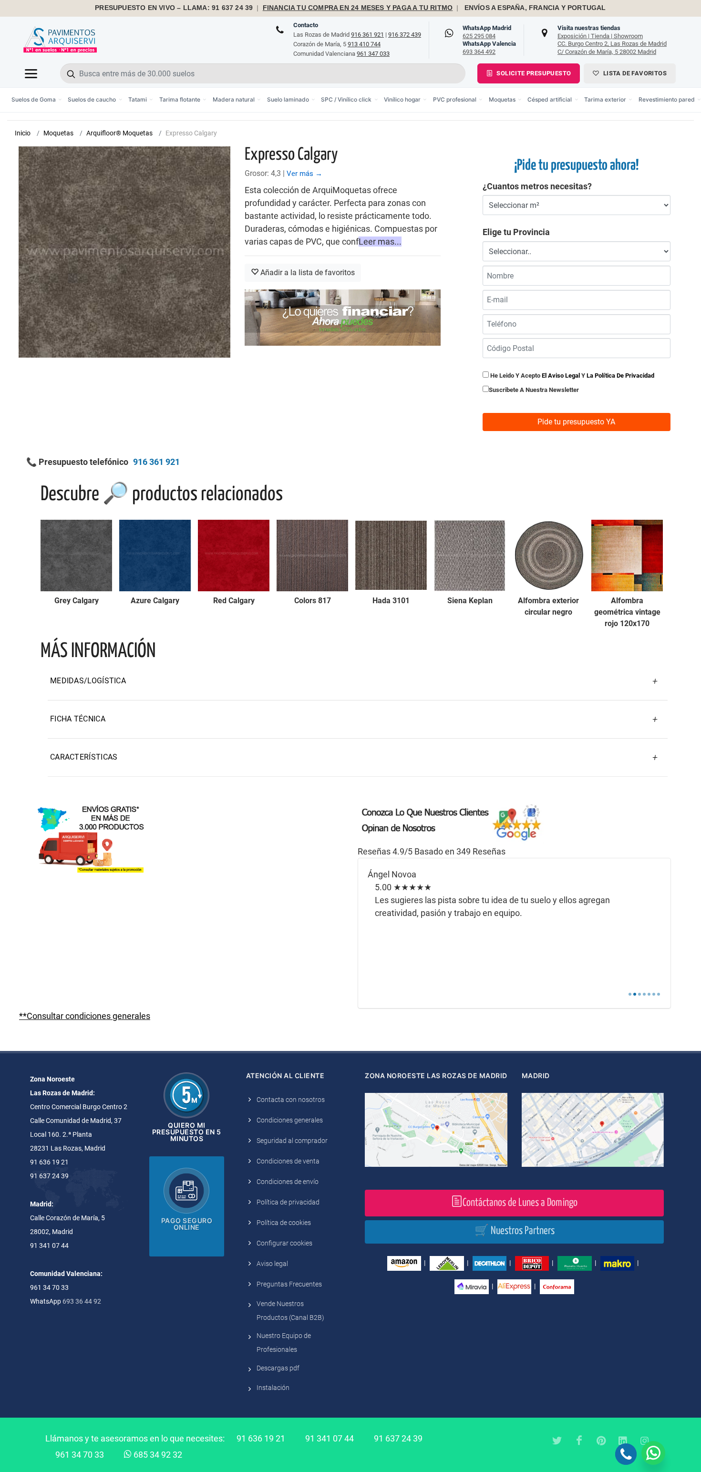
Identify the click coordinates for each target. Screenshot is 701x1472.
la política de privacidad (620, 375)
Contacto (305, 25)
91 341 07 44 (329, 1438)
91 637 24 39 (398, 1438)
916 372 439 (404, 34)
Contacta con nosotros (291, 1099)
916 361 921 (367, 34)
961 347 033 (373, 53)
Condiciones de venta (288, 1161)
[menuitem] (37, 100)
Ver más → (304, 173)
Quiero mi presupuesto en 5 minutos (186, 1132)
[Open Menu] (31, 73)
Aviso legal (272, 1263)
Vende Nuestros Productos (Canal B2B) (290, 1310)
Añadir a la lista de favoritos (306, 272)
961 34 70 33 (79, 1455)
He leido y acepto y (571, 375)
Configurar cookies (284, 1243)
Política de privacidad (288, 1202)
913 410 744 (364, 44)
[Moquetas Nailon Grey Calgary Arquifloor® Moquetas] (76, 555)
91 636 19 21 (261, 1438)
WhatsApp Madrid (487, 32)
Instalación (273, 1387)
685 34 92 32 (157, 1455)
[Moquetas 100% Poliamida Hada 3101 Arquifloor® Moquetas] (391, 555)
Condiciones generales (290, 1120)
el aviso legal (561, 375)
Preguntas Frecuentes (289, 1284)
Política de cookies (284, 1222)
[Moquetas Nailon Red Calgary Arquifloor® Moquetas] (233, 555)
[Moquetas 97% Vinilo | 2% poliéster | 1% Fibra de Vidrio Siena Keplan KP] (469, 555)
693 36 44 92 (81, 1301)
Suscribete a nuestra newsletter (534, 389)
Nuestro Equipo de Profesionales (284, 1342)
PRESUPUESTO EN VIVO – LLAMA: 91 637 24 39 (174, 7)
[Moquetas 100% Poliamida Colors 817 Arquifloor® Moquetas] (312, 555)
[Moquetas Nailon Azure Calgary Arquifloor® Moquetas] (155, 555)
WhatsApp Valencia (489, 47)
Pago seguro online (187, 1223)
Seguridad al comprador (292, 1140)
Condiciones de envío (288, 1181)
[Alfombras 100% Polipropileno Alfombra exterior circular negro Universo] (548, 555)
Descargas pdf (278, 1368)
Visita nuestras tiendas (612, 39)
